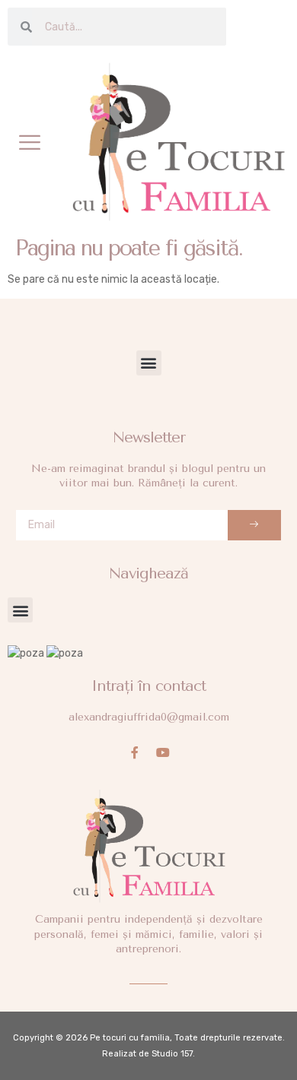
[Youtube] (163, 752)
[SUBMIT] (254, 525)
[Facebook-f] (135, 752)
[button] (30, 142)
